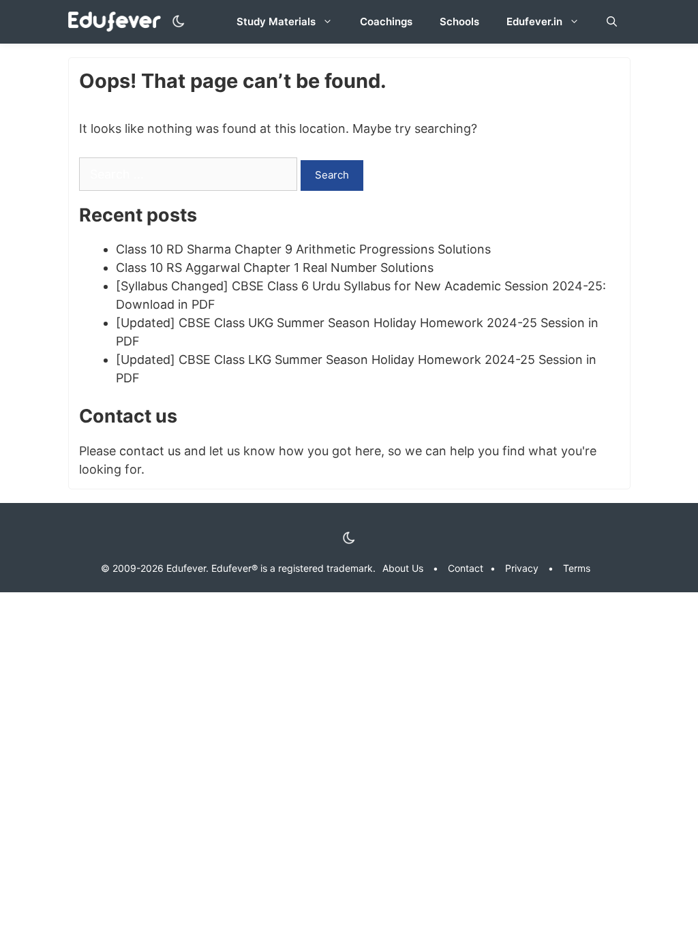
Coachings (386, 21)
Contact (465, 568)
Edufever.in (534, 21)
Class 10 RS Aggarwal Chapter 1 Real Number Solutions (275, 267)
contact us (150, 451)
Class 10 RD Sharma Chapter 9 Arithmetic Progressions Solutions (303, 249)
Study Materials (276, 21)
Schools (459, 21)
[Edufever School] (118, 22)
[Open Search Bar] (612, 22)
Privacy (521, 568)
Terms (576, 568)
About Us (402, 568)
